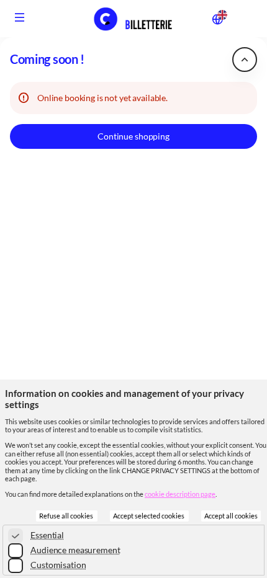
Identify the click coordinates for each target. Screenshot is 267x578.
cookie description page (180, 494)
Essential (47, 535)
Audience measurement (75, 550)
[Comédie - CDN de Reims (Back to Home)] (133, 19)
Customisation (58, 564)
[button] (20, 17)
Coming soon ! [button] (47, 59)
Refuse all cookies (66, 516)
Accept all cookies (231, 516)
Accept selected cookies (149, 516)
